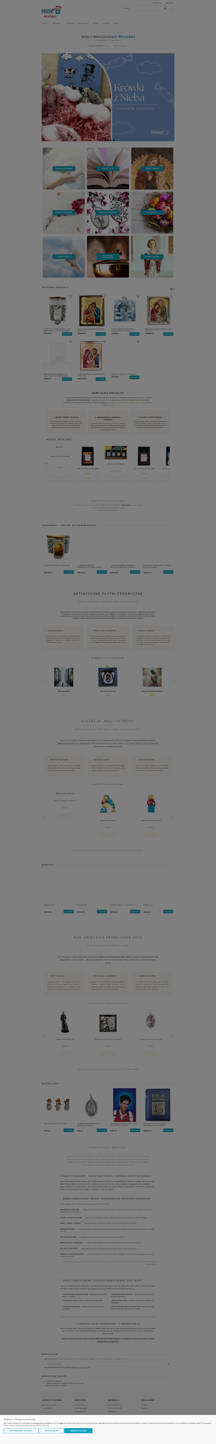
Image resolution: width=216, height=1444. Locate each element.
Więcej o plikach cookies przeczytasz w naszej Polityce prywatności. (26, 1425)
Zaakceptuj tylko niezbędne (21, 1431)
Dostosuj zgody (51, 1431)
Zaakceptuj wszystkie (78, 1431)
